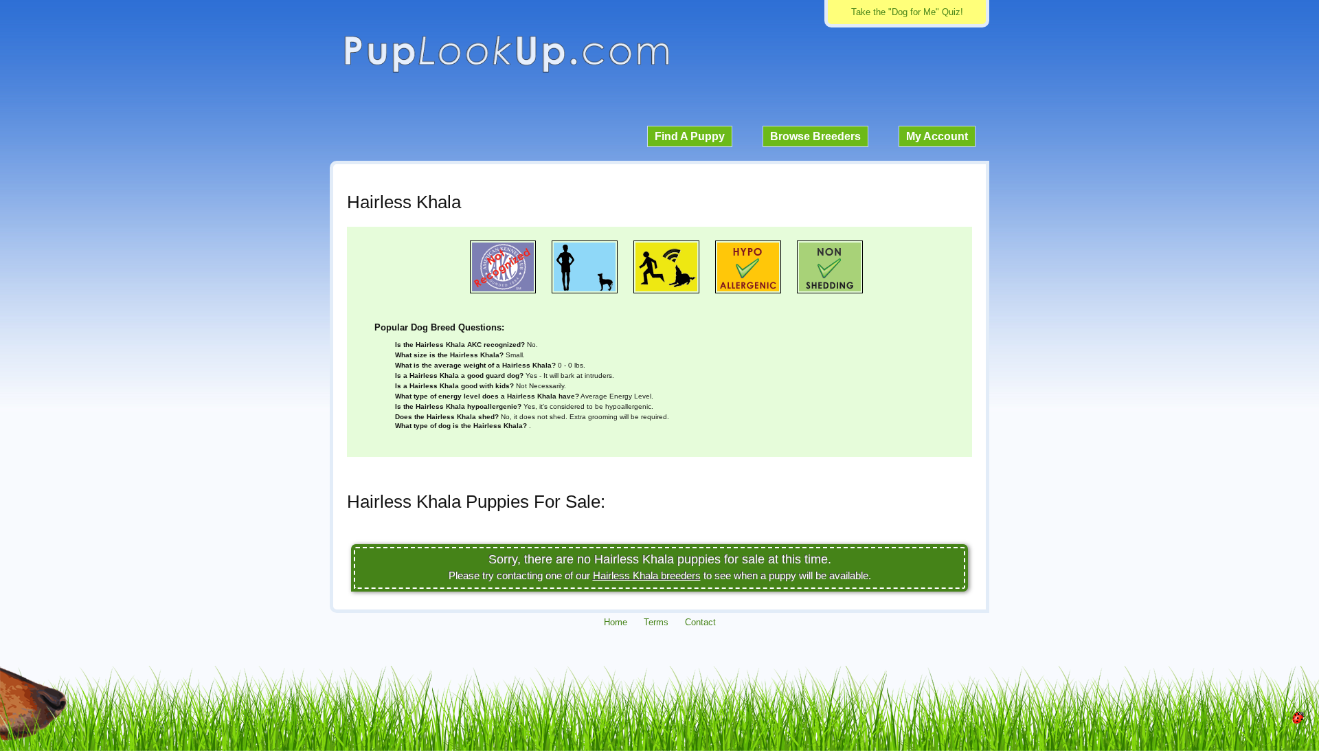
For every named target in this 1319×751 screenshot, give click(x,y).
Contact (700, 622)
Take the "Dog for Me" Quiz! (907, 12)
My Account (937, 136)
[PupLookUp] (506, 71)
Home (615, 622)
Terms (656, 622)
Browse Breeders (815, 136)
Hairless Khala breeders (647, 575)
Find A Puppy (690, 136)
